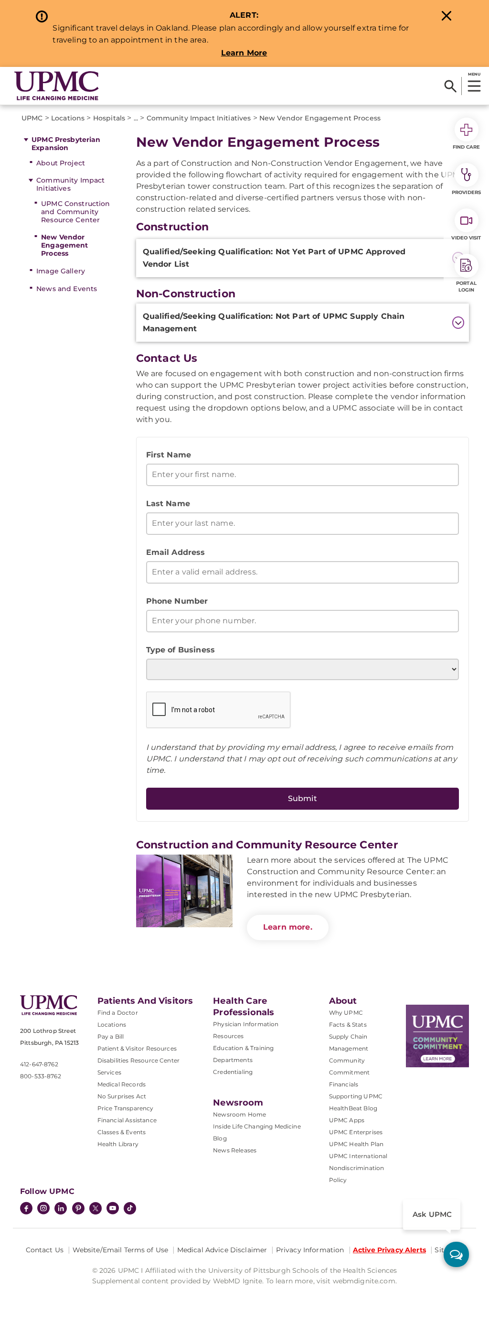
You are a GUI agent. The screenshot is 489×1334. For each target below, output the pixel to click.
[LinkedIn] (60, 1209)
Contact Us (45, 1250)
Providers (466, 192)
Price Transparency (125, 1108)
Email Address (175, 552)
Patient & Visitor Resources (137, 1048)
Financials (344, 1084)
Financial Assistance (127, 1120)
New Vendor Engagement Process (64, 245)
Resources (228, 1036)
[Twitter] (95, 1208)
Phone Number (177, 601)
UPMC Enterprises (356, 1132)
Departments (233, 1059)
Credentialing (233, 1071)
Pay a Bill (110, 1036)
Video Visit (466, 238)
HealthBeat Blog (353, 1108)
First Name (168, 454)
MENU (474, 74)
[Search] (451, 86)
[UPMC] (56, 85)
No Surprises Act (122, 1096)
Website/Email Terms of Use (121, 1250)
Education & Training (243, 1048)
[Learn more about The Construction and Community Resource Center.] (184, 891)
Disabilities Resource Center (138, 1060)
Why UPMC (346, 1012)
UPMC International (358, 1156)
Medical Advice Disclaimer (222, 1250)
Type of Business (180, 649)
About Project (60, 163)
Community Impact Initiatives (70, 184)
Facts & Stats (348, 1024)
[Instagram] (43, 1209)
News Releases (234, 1150)
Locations (111, 1024)
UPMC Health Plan (356, 1144)
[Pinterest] (78, 1209)
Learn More (244, 52)
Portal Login (466, 286)
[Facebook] (26, 1209)
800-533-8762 (40, 1076)
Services (109, 1072)
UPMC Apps (346, 1120)
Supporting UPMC (356, 1096)
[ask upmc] (456, 1254)
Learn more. (287, 927)
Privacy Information (310, 1250)
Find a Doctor (117, 1012)
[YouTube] (112, 1209)
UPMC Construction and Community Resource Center (75, 211)
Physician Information (245, 1024)
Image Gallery (60, 271)
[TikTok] (130, 1208)
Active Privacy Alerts (389, 1250)
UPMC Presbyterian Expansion (66, 143)
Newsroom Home (239, 1114)
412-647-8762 (39, 1064)
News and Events (66, 288)
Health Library (117, 1144)
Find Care (466, 147)
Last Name (168, 503)
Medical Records (121, 1084)
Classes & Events (121, 1132)
